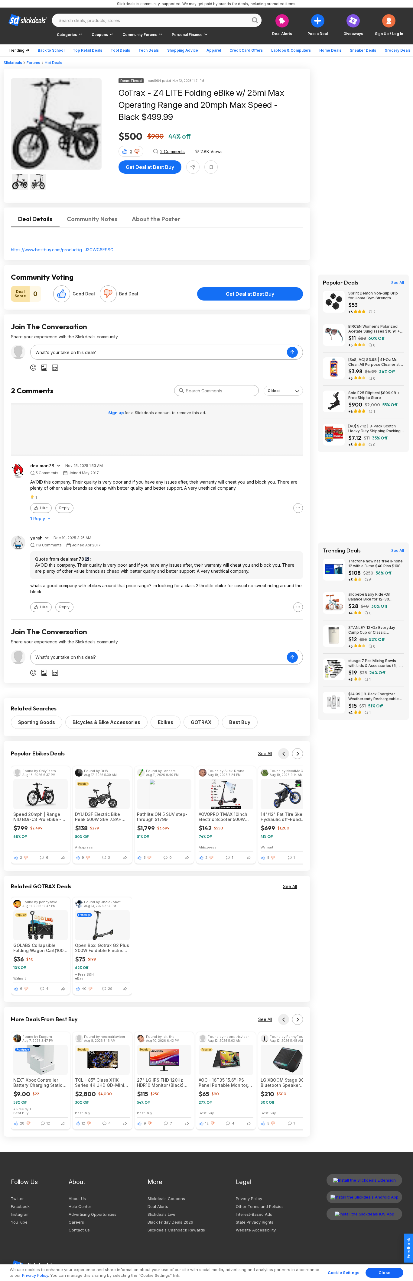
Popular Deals (340, 282)
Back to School (51, 50)
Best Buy (239, 722)
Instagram (20, 1214)
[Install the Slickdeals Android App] (364, 1197)
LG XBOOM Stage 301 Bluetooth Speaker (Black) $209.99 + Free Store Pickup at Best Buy (286, 1082)
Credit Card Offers (246, 50)
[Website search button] (255, 20)
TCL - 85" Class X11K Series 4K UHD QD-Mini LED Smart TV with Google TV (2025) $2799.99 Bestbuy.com (99, 1082)
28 (22, 1123)
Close (384, 1272)
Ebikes (165, 722)
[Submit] (181, 390)
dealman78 (42, 465)
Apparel (214, 50)
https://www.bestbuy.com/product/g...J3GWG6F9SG (62, 249)
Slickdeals (13, 62)
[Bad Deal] (108, 293)
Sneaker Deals (363, 50)
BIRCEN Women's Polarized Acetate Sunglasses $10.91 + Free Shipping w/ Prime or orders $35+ (374, 329)
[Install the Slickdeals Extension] (364, 1180)
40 (84, 988)
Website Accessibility (256, 1230)
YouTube (19, 1222)
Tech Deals (148, 50)
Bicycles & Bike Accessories (106, 722)
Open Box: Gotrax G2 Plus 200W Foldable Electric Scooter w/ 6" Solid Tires (102, 948)
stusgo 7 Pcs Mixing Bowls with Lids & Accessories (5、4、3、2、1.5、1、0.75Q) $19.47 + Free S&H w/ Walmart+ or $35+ (373, 663)
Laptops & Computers (291, 50)
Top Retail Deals (87, 50)
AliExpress (84, 847)
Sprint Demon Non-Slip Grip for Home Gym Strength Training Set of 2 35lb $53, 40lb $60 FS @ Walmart (373, 296)
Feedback (408, 1248)
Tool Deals (120, 50)
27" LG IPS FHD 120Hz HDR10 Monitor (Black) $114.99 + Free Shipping (162, 1082)
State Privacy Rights (254, 1222)
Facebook (20, 1206)
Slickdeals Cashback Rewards (176, 1230)
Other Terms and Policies (260, 1206)
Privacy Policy (249, 1198)
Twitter (17, 1198)
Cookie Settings (343, 1272)
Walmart (267, 847)
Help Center (80, 1206)
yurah (36, 538)
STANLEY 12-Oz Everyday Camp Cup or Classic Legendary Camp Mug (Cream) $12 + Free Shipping (376, 630)
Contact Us (79, 1230)
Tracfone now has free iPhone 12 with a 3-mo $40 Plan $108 (375, 563)
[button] (389, 25)
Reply (64, 508)
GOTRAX (201, 722)
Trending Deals (342, 550)
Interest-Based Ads (254, 1214)
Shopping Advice (182, 50)
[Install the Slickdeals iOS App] (364, 1214)
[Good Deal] (61, 293)
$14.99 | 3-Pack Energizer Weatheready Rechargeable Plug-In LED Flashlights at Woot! (373, 696)
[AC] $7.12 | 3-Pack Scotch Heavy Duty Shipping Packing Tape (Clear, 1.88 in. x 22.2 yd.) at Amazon (375, 428)
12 (83, 1123)
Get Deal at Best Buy (150, 167)
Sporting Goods (36, 722)
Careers (76, 1222)
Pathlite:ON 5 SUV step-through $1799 (162, 817)
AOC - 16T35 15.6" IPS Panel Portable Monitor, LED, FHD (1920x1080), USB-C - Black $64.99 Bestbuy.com (223, 1082)
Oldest (274, 390)
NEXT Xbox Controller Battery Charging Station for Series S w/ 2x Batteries (39, 1082)
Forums (33, 62)
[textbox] (159, 352)
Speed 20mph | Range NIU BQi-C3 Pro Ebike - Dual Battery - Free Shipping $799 (37, 817)
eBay (79, 978)
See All (265, 753)
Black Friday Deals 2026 (170, 1222)
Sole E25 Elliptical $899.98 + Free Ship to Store (374, 395)
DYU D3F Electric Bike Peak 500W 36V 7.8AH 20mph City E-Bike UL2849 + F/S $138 (98, 817)
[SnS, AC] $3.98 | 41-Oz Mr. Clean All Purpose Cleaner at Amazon (374, 362)
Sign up (116, 412)
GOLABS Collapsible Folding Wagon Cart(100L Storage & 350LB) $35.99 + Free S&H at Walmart (39, 948)
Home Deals (330, 50)
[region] (206, 1272)
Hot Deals (53, 62)
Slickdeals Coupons (166, 1198)
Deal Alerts (158, 1206)
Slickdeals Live (161, 1214)
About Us (77, 1198)
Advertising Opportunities (92, 1214)
